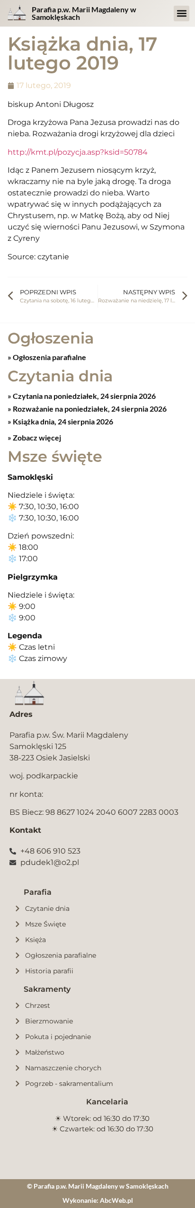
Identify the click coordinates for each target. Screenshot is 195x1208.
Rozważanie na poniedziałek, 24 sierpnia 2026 (89, 408)
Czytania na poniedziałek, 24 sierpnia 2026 (83, 395)
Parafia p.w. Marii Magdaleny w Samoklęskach (84, 13)
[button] (181, 13)
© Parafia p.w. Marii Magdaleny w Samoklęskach (97, 1186)
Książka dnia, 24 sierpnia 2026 (62, 421)
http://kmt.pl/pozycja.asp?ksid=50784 (78, 152)
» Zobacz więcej (34, 437)
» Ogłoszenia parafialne (47, 357)
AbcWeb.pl (116, 1200)
